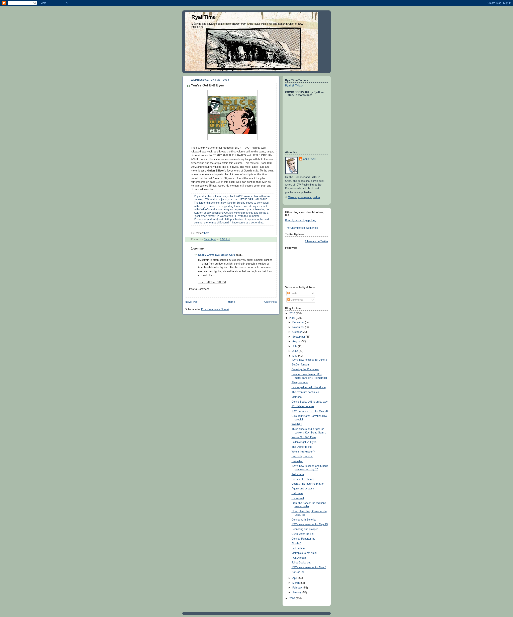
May (295, 355)
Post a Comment (199, 289)
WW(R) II (297, 424)
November (298, 327)
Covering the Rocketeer (305, 369)
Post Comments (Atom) (215, 309)
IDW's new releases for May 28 (310, 411)
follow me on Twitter (316, 241)
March (296, 582)
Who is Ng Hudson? (303, 451)
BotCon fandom (301, 364)
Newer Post (191, 301)
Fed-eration (298, 548)
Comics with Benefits (304, 519)
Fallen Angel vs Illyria (304, 442)
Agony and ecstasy (303, 488)
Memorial (297, 397)
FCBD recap (299, 557)
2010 (292, 313)
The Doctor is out (302, 446)
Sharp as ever (300, 382)
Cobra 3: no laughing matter (308, 483)
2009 (292, 318)
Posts (293, 293)
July (295, 346)
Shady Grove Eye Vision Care (216, 255)
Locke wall (298, 498)
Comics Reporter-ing (303, 538)
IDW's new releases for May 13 (310, 524)
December (298, 322)
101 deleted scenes (303, 406)
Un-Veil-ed (297, 461)
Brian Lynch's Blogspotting (300, 220)
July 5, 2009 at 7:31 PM (212, 282)
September (299, 336)
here (206, 233)
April (295, 578)
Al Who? (296, 543)
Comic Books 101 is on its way (310, 401)
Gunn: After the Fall (303, 534)
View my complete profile (304, 197)
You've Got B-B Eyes (304, 437)
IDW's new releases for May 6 (309, 567)
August (296, 341)
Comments (296, 299)
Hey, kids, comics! (302, 456)
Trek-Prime (298, 474)
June (295, 351)
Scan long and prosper (305, 529)
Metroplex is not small (304, 553)
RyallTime (203, 17)
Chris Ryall (309, 159)
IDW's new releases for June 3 (309, 359)
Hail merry (297, 493)
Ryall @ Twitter (294, 85)
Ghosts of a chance (303, 479)
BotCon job (298, 572)
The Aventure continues (305, 392)
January (297, 592)
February (297, 587)
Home (231, 301)
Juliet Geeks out (301, 562)
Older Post (270, 301)
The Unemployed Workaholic (301, 227)
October (297, 332)
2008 (292, 598)
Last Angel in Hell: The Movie (309, 387)
